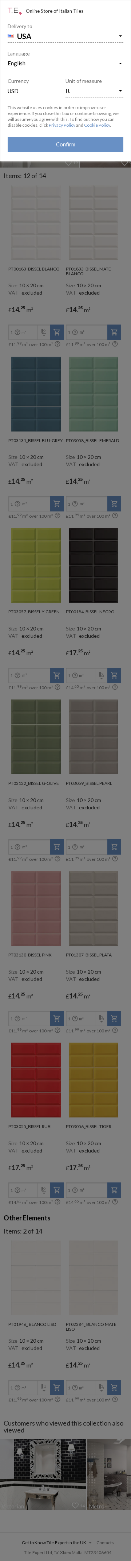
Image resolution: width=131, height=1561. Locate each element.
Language (19, 53)
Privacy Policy (62, 125)
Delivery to (20, 26)
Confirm (65, 144)
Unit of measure (84, 81)
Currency (18, 81)
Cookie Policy (97, 125)
